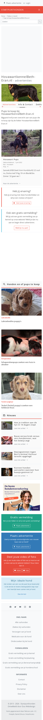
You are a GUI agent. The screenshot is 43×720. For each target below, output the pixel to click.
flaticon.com (28, 711)
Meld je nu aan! (21, 228)
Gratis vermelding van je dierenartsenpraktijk (21, 663)
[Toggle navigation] (39, 9)
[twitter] (15, 607)
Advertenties (9, 104)
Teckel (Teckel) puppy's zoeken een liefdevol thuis (17, 406)
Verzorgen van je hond (21, 632)
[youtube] (20, 607)
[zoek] (40, 21)
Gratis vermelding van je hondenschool (21, 667)
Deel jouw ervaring (23, 203)
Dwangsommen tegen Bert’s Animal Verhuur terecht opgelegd (25, 454)
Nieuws (11, 415)
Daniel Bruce (20, 714)
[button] (2, 107)
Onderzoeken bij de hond (21, 641)
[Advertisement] (21, 49)
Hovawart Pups (11, 159)
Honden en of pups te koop (23, 284)
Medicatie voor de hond (21, 636)
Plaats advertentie (13, 3)
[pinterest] (30, 607)
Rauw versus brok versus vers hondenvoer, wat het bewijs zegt (26, 438)
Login (28, 3)
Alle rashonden (21, 622)
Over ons (21, 694)
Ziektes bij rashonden (21, 627)
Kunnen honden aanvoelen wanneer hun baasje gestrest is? (26, 470)
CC (35, 711)
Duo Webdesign (28, 706)
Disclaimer (21, 689)
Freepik (11, 714)
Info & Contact (25, 104)
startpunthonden (3, 9)
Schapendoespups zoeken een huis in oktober (18, 363)
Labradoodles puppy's (11, 321)
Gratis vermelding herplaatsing (21, 658)
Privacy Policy (21, 684)
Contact (21, 679)
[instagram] (25, 607)
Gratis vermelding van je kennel (21, 653)
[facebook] (10, 607)
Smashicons (29, 714)
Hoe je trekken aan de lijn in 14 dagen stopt (25, 423)
